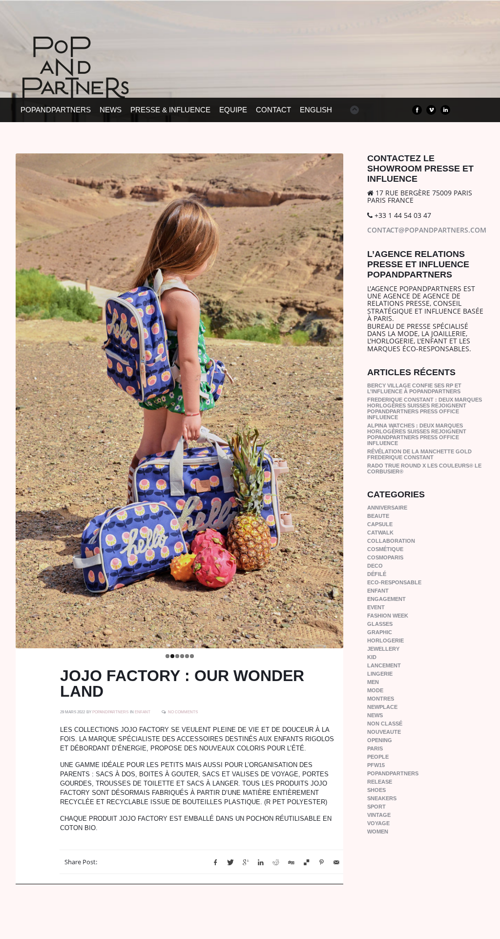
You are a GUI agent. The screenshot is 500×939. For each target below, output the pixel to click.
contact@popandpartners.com (426, 230)
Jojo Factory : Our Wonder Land (182, 683)
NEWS (111, 110)
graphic (379, 632)
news (375, 715)
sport (376, 807)
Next (353, 398)
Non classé (384, 723)
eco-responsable (394, 582)
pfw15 (376, 765)
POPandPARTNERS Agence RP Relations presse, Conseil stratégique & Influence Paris (94, 83)
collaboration (391, 541)
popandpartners (392, 773)
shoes (376, 790)
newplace (382, 707)
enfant (142, 712)
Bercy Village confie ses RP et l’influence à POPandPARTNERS (414, 388)
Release (379, 782)
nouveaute (384, 732)
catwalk (380, 532)
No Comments (183, 712)
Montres (380, 699)
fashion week (387, 616)
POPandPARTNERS (56, 110)
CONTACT (273, 110)
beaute (378, 516)
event (376, 607)
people (378, 757)
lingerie (380, 674)
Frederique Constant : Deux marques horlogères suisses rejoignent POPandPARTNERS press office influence (424, 408)
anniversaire (387, 508)
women (377, 831)
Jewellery (383, 649)
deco (375, 566)
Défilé (376, 574)
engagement (386, 599)
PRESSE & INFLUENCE (170, 110)
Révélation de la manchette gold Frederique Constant (419, 454)
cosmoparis (385, 557)
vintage (379, 815)
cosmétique (385, 549)
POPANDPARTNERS (110, 712)
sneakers (381, 798)
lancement (384, 665)
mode (375, 690)
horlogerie (385, 640)
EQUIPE (233, 110)
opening (379, 740)
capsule (380, 524)
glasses (380, 624)
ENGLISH (316, 110)
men (373, 682)
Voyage (378, 823)
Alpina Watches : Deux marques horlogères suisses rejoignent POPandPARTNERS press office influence (416, 434)
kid (371, 657)
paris (375, 748)
